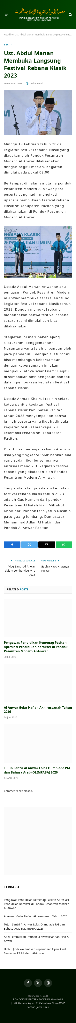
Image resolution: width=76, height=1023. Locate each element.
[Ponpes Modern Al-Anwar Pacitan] (40, 14)
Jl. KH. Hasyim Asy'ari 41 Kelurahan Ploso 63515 (38, 1003)
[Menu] (6, 14)
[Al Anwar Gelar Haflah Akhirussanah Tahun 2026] (38, 683)
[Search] (70, 14)
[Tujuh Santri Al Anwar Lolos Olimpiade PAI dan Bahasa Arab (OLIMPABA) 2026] (38, 743)
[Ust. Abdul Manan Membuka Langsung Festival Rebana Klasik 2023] (38, 112)
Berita (8, 44)
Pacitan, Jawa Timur (38, 1007)
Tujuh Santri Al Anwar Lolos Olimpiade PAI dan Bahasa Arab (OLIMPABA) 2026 (37, 770)
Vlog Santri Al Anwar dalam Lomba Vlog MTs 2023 (20, 571)
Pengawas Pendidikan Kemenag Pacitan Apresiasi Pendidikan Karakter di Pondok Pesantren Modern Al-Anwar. (36, 646)
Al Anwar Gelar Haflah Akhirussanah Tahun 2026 (38, 709)
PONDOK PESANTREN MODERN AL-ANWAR (38, 999)
